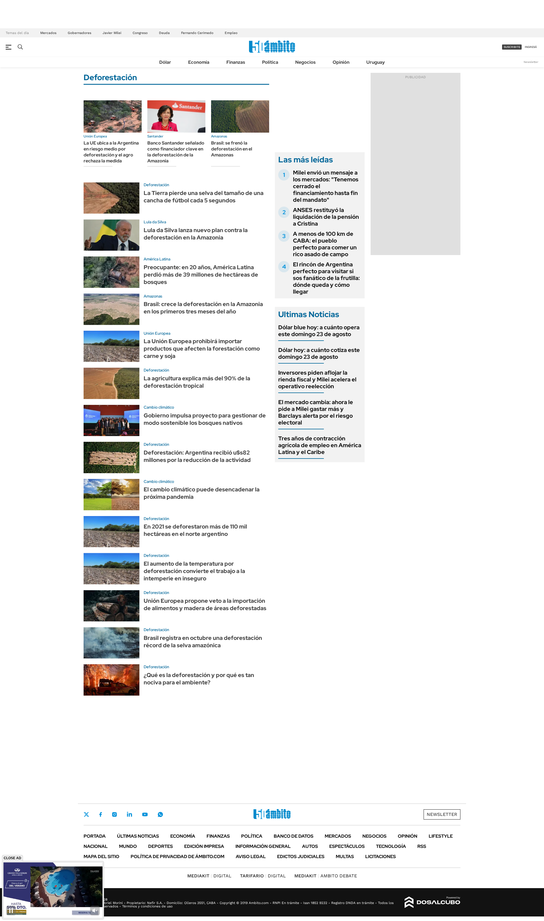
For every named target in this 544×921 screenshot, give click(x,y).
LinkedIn (129, 814)
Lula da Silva (155, 221)
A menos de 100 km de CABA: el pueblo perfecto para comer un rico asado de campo (325, 244)
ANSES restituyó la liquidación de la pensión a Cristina (326, 216)
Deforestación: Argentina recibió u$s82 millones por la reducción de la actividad (197, 456)
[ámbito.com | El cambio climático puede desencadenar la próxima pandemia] (111, 494)
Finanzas (235, 62)
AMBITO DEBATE (325, 875)
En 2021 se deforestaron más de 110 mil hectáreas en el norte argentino (195, 530)
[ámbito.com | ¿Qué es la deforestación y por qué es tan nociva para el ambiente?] (111, 680)
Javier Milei (112, 33)
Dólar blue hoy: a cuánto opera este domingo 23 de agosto (319, 331)
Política (270, 62)
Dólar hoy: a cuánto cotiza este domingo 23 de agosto (319, 353)
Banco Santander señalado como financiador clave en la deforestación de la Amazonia (175, 152)
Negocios (305, 62)
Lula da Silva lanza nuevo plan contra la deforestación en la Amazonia (196, 233)
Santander (155, 136)
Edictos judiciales (300, 857)
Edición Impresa (204, 846)
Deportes (160, 846)
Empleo (231, 33)
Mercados (48, 33)
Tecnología (391, 846)
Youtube (145, 814)
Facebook (100, 814)
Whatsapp (160, 814)
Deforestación (156, 184)
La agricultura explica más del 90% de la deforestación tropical (197, 382)
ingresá (531, 46)
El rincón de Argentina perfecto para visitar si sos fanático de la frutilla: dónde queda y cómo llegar (326, 278)
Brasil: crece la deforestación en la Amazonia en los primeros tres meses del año (203, 307)
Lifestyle (441, 836)
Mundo (128, 846)
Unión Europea (95, 136)
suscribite (512, 46)
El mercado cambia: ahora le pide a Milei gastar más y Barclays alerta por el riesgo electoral (315, 412)
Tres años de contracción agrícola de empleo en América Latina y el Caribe (319, 445)
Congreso (140, 33)
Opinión (341, 62)
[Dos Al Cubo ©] (432, 902)
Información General (263, 846)
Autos (310, 846)
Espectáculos (347, 846)
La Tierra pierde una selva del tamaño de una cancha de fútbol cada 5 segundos (204, 196)
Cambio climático (159, 407)
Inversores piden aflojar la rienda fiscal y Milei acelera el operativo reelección (317, 379)
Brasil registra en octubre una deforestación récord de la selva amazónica (203, 641)
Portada (95, 836)
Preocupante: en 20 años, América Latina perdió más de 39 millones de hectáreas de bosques (201, 275)
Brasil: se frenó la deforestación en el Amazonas (231, 149)
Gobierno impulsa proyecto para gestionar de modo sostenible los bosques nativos (205, 419)
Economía (198, 62)
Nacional (96, 846)
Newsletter (531, 61)
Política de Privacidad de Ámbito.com (177, 857)
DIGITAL (209, 875)
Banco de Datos (293, 836)
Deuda (164, 33)
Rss (421, 846)
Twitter (86, 814)
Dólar (165, 62)
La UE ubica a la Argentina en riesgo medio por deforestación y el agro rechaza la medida (111, 152)
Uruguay (375, 62)
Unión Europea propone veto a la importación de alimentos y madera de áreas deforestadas (205, 604)
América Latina (157, 259)
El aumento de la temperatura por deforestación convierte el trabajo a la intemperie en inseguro (194, 571)
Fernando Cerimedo (197, 33)
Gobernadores (79, 33)
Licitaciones (380, 857)
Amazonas (219, 136)
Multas (345, 857)
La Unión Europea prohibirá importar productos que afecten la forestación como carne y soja (202, 349)
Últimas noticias (138, 836)
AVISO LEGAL (251, 857)
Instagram (114, 814)
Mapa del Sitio (101, 857)
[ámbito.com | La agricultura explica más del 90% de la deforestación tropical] (111, 383)
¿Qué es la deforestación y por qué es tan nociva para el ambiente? (199, 678)
